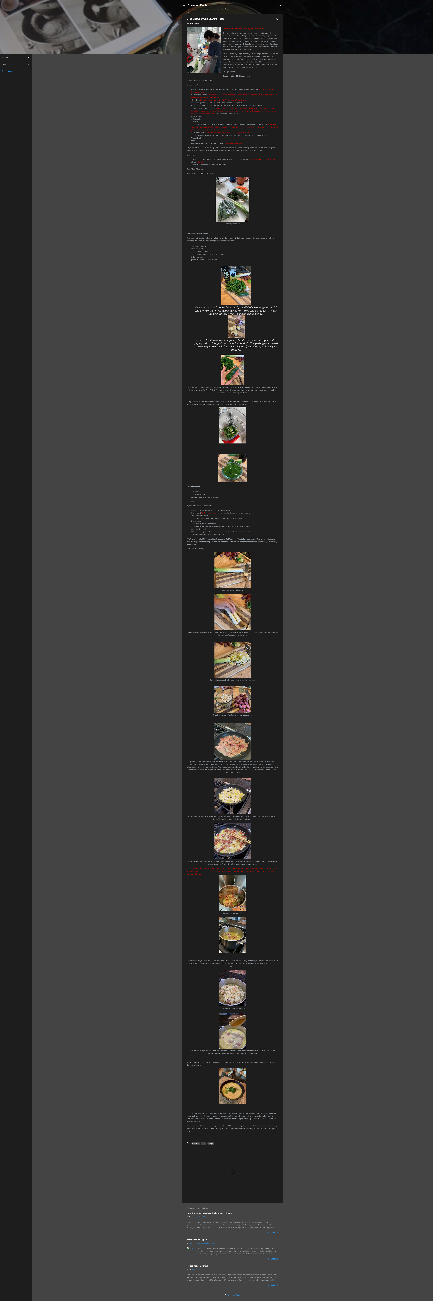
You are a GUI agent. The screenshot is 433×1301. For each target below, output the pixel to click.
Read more (273, 1233)
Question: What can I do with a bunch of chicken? (209, 1213)
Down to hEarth (197, 5)
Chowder (195, 1144)
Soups (210, 1144)
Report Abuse (7, 71)
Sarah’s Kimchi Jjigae (197, 1239)
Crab (203, 1144)
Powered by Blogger (234, 1295)
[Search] (281, 6)
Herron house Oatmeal (197, 1266)
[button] (276, 19)
